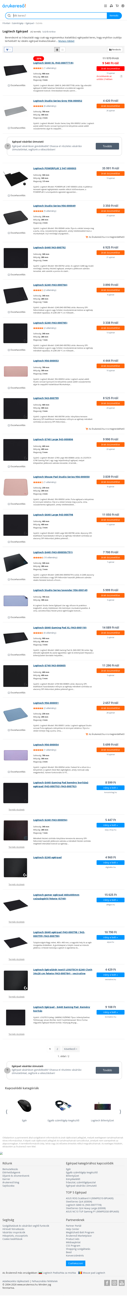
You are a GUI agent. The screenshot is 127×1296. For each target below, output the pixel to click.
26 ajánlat (110, 110)
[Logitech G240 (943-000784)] (18, 295)
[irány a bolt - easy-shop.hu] (18, 830)
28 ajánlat (110, 712)
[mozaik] (62, 49)
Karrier (6, 1179)
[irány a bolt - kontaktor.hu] (18, 1017)
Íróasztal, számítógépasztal (81, 1182)
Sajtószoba (8, 1185)
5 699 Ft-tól (110, 745)
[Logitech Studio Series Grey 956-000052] (18, 111)
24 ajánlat (110, 408)
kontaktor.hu (110, 1017)
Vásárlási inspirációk (13, 1232)
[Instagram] (114, 1282)
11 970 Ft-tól (111, 58)
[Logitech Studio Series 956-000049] (18, 216)
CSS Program (73, 1245)
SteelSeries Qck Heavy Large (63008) (86, 1208)
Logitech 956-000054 (46, 744)
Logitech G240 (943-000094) (50, 820)
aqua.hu (110, 942)
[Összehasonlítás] (111, 5)
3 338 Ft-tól (110, 323)
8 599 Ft (110, 782)
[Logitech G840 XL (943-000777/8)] (18, 68)
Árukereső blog (10, 1182)
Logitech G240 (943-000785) (50, 322)
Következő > (70, 1048)
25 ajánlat (110, 215)
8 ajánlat (110, 486)
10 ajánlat (110, 370)
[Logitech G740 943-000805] (18, 676)
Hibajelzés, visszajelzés (15, 1235)
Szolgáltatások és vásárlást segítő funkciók (25, 1225)
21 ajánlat (110, 257)
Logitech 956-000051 (46, 703)
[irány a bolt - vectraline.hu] (18, 980)
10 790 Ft (111, 932)
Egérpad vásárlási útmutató (28, 141)
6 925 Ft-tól (110, 247)
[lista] (57, 49)
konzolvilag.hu (110, 792)
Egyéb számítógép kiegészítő (63, 1120)
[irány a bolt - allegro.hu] (18, 905)
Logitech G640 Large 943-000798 (53, 514)
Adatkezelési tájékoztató (15, 1281)
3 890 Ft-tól (110, 285)
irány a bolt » (110, 787)
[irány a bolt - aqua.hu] (18, 942)
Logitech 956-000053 (46, 360)
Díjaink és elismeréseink (15, 1175)
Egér (24, 1120)
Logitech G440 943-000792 (49, 247)
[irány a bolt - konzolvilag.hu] (18, 793)
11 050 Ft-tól (110, 515)
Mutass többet (66, 41)
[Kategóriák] (105, 5)
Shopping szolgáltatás (78, 1248)
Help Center (72, 1229)
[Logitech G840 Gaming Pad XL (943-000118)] (18, 638)
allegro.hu (110, 904)
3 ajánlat (110, 600)
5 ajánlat (110, 675)
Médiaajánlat (73, 1242)
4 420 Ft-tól (110, 101)
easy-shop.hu (110, 829)
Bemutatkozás (10, 1169)
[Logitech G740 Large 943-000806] (18, 449)
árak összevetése (110, 68)
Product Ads (72, 1239)
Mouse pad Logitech (94, 1272)
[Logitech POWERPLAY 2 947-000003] (18, 178)
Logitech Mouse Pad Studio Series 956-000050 (61, 476)
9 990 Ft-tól (110, 439)
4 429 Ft (110, 970)
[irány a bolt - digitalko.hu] (18, 867)
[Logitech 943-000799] (18, 408)
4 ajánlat (110, 294)
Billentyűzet (72, 1175)
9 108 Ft (110, 1007)
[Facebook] (107, 1282)
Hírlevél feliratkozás (13, 1229)
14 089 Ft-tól (110, 627)
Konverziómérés (75, 1255)
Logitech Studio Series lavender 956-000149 (60, 590)
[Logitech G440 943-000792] (18, 258)
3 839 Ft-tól (110, 477)
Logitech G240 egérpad (47, 857)
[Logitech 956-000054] (18, 755)
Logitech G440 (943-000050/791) (53, 552)
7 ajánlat (110, 562)
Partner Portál (73, 1225)
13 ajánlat (110, 178)
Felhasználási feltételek (45, 1281)
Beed (69, 1252)
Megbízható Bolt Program (80, 1232)
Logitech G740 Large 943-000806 (53, 439)
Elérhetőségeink (11, 1172)
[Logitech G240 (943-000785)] (18, 333)
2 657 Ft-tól (110, 703)
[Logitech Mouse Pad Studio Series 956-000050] (18, 487)
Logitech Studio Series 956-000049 (54, 205)
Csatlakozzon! (75, 1263)
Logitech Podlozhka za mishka (59, 1272)
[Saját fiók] (123, 5)
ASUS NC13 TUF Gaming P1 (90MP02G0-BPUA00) (92, 1211)
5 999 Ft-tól (110, 590)
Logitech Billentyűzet (102, 1120)
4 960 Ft (110, 857)
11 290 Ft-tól (110, 665)
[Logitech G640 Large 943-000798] (18, 525)
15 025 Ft (111, 895)
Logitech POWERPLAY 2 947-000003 (54, 168)
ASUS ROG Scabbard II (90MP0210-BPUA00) (89, 1198)
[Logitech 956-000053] (18, 371)
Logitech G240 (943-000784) (50, 285)
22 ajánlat (110, 449)
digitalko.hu (111, 867)
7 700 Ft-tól (110, 552)
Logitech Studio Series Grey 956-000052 (57, 100)
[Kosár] (117, 5)
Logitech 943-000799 (46, 398)
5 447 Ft (110, 820)
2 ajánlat (110, 637)
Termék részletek (16, 809)
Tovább (107, 146)
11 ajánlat (110, 524)
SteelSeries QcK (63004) (79, 1201)
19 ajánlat (110, 73)
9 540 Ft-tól (110, 63)
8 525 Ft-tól (110, 398)
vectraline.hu (110, 979)
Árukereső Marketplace (79, 1235)
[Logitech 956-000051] (18, 713)
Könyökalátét (73, 1179)
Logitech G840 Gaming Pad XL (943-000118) (59, 627)
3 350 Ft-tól (110, 206)
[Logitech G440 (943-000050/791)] (18, 562)
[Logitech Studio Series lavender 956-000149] (18, 600)
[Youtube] (122, 1282)
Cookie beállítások (12, 1239)
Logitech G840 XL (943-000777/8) (53, 63)
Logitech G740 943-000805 (49, 665)
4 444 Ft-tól (110, 361)
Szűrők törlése (49, 31)
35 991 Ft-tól (110, 168)
